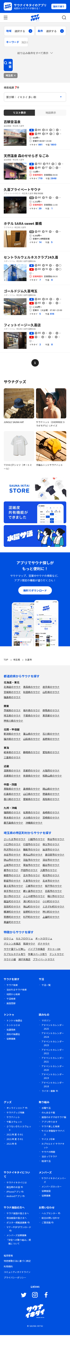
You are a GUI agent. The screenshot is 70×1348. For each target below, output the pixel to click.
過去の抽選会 (13, 1034)
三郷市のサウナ (34, 886)
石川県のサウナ (51, 733)
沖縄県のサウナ (34, 822)
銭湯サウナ (29, 943)
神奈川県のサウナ (13, 720)
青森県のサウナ (31, 687)
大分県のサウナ (31, 817)
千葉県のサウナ (31, 715)
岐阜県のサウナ (12, 752)
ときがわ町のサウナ (53, 906)
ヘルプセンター (49, 1213)
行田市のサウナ (31, 844)
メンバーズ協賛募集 (17, 1235)
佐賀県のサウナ (31, 812)
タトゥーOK (53, 949)
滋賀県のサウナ (12, 770)
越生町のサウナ (12, 901)
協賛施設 (46, 1190)
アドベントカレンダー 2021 (52, 1059)
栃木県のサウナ (31, 710)
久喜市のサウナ (31, 880)
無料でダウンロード (35, 590)
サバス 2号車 (48, 1139)
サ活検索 (11, 998)
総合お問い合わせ (51, 1217)
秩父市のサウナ (51, 844)
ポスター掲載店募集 (17, 1222)
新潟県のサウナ (12, 733)
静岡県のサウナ (31, 752)
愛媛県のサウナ (31, 799)
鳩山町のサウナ (31, 906)
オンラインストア (15, 1107)
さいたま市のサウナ (15, 839)
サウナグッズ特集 (15, 1112)
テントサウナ (56, 954)
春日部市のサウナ (54, 854)
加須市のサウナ (51, 849)
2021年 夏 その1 (15, 1134)
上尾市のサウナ (12, 865)
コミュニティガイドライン (17, 1271)
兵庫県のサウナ (12, 775)
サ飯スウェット (14, 1121)
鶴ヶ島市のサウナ (33, 891)
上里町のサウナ (51, 917)
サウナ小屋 (10, 959)
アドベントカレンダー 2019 (52, 1076)
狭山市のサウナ (12, 860)
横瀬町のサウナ (12, 911)
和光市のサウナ (51, 875)
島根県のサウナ (31, 788)
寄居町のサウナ (12, 917)
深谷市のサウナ (51, 860)
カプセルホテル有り (15, 954)
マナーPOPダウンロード (18, 1227)
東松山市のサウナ (33, 854)
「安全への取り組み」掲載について (18, 1241)
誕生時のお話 (13, 1187)
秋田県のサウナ (31, 692)
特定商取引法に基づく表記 (17, 1260)
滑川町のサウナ (31, 901)
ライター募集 (48, 1090)
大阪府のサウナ (51, 770)
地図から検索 (13, 994)
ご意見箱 (46, 1222)
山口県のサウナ (31, 794)
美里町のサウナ (12, 922)
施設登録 (11, 1003)
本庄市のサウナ (12, 854)
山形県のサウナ (51, 692)
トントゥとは (13, 1025)
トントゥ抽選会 (14, 1020)
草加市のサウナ (31, 865)
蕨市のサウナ (11, 870)
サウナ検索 (12, 984)
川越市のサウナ (36, 839)
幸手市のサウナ (12, 891)
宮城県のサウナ (12, 692)
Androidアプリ (14, 1196)
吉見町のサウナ (12, 906)
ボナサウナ (44, 943)
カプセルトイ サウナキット (52, 1145)
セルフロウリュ (24, 938)
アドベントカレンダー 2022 (52, 1051)
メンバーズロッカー (52, 1186)
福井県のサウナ (12, 739)
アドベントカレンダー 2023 (52, 1043)
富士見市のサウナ (13, 886)
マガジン (46, 1020)
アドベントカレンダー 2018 (52, 1084)
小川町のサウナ (51, 901)
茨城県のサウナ (12, 710)
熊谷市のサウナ (55, 839)
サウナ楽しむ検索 (51, 1126)
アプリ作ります (49, 1121)
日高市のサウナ (53, 891)
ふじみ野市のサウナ (34, 896)
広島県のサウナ (12, 794)
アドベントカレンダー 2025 (52, 1026)
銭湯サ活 (46, 1161)
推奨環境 (8, 1255)
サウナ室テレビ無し (15, 949)
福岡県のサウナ (12, 812)
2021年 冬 (12, 1143)
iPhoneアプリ (14, 1191)
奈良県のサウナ (31, 775)
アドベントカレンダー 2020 (52, 1068)
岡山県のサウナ (51, 788)
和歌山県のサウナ (52, 775)
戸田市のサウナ (29, 870)
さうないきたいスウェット (19, 1128)
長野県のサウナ (51, 739)
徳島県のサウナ (51, 794)
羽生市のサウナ (31, 860)
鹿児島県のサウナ (13, 822)
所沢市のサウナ (12, 849)
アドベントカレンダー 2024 (52, 1034)
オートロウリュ (43, 938)
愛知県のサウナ (51, 752)
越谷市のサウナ (51, 865)
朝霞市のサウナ (12, 875)
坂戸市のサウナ (53, 886)
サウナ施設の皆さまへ (18, 1213)
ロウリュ (8, 938)
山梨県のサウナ (31, 739)
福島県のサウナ (12, 697)
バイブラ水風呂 (36, 949)
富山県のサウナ (31, 733)
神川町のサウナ (51, 911)
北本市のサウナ (51, 880)
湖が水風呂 (24, 959)
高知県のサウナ (51, 799)
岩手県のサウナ (51, 687)
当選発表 (11, 1029)
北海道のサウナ (12, 687)
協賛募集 (11, 1038)
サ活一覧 (46, 984)
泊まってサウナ (49, 1156)
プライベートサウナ (44, 959)
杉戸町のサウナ (31, 917)
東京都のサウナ (51, 715)
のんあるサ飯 (48, 1112)
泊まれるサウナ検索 (17, 989)
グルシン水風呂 (12, 943)
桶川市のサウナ (55, 896)
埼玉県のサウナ (12, 715)
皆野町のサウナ (31, 911)
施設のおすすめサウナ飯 (54, 1117)
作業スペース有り (37, 954)
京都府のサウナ (31, 770)
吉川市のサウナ (12, 896)
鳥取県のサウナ (12, 788)
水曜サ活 (46, 1107)
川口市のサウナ (12, 844)
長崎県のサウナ (51, 812)
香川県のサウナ (12, 799)
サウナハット (13, 1117)
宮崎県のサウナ (51, 817)
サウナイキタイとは (17, 1182)
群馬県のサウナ (51, 710)
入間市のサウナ (48, 870)
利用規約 (8, 1266)
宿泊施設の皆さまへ (17, 1217)
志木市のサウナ (31, 875)
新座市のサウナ (12, 880)
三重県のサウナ (12, 757)
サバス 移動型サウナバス (52, 1132)
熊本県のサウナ (12, 817)
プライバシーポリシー (15, 1277)
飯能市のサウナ (31, 849)
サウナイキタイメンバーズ (53, 1180)
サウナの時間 (48, 1151)
